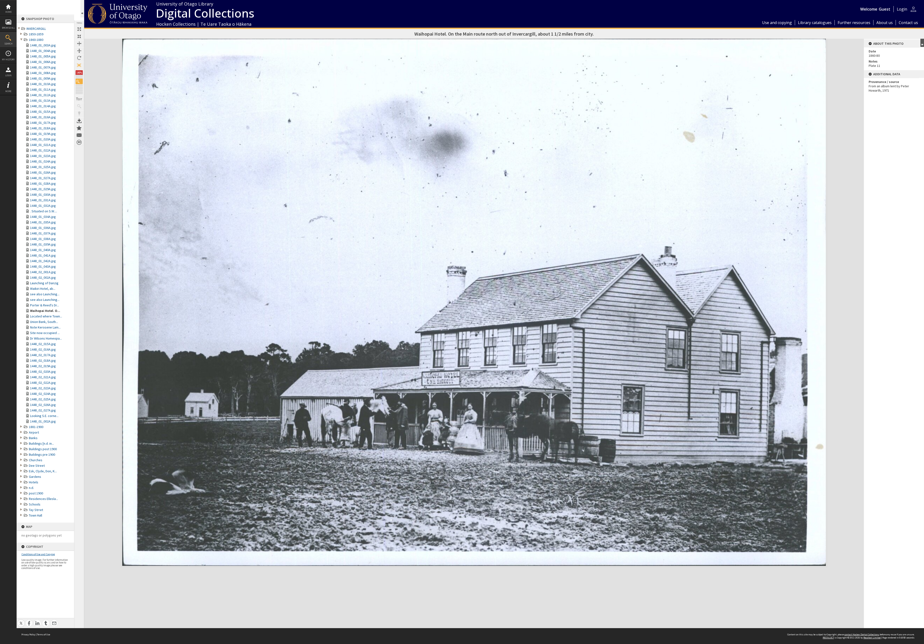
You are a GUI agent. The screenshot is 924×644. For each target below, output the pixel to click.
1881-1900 (36, 427)
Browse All (8, 27)
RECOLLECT (828, 637)
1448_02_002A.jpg (43, 277)
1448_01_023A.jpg (43, 156)
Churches (35, 460)
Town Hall (35, 515)
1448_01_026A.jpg (43, 172)
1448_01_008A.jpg (43, 73)
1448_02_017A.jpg (43, 355)
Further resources (854, 22)
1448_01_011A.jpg (43, 89)
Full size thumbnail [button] (79, 29)
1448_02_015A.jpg (43, 344)
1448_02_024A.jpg (43, 393)
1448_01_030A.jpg (43, 194)
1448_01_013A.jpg (43, 100)
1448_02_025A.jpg (43, 399)
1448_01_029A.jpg (43, 189)
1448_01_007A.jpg (43, 67)
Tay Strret (36, 510)
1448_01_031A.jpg (43, 200)
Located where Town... (46, 316)
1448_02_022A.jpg (43, 382)
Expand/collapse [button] (922, 43)
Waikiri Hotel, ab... (42, 288)
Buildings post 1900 (43, 449)
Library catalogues (815, 22)
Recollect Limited (872, 637)
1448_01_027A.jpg (43, 178)
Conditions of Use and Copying (38, 554)
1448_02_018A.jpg (43, 360)
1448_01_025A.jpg (43, 167)
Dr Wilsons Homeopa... (46, 338)
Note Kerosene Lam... (45, 327)
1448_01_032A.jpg (43, 205)
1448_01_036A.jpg (43, 228)
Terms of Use (43, 634)
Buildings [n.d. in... (41, 443)
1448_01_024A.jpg (43, 161)
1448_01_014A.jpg (43, 106)
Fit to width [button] (79, 43)
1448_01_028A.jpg (43, 183)
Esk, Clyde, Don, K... (43, 471)
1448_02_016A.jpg (43, 349)
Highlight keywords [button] (79, 113)
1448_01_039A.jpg (43, 244)
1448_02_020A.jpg (43, 371)
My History (8, 59)
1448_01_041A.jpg (43, 255)
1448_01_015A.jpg (43, 111)
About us (884, 22)
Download (79, 120)
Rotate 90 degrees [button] (79, 58)
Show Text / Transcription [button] (79, 99)
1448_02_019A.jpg (43, 366)
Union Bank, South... (44, 322)
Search (8, 43)
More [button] (8, 91)
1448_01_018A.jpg (43, 128)
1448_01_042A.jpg (43, 261)
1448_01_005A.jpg (43, 56)
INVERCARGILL (36, 28)
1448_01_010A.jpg (43, 84)
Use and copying (777, 22)
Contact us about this (79, 135)
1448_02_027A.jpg (43, 410)
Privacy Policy (28, 634)
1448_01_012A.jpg (43, 95)
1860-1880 (36, 40)
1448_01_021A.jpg (43, 145)
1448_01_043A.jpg (43, 266)
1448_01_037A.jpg (43, 233)
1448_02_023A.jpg (43, 388)
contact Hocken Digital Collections (861, 634)
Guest (884, 9)
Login (8, 75)
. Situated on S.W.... (43, 211)
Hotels (33, 482)
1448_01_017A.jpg (43, 122)
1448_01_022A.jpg (43, 150)
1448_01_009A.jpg (43, 78)
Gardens (35, 476)
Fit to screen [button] (79, 36)
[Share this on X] (21, 620)
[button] (79, 81)
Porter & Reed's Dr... (44, 305)
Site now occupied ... (45, 333)
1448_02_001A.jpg (43, 272)
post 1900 (36, 493)
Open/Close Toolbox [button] (82, 9)
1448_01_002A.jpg (43, 421)
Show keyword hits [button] (79, 106)
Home (8, 11)
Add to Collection (79, 128)
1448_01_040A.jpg (43, 250)
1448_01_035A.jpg (43, 222)
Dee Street (37, 465)
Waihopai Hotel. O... (45, 311)
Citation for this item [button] (79, 142)
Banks (33, 438)
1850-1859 (36, 34)
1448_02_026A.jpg (43, 405)
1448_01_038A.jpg (43, 239)
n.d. (31, 488)
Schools (34, 504)
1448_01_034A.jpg (43, 217)
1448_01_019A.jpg (43, 134)
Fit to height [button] (79, 50)
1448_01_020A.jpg (43, 139)
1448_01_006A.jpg (43, 62)
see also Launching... (44, 294)
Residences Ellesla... (43, 499)
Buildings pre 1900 (42, 454)
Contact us (908, 22)
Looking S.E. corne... (44, 416)
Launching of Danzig (44, 283)
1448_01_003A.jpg (43, 45)
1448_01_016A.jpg (43, 117)
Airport (34, 432)
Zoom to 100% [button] (79, 65)
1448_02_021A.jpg (43, 377)
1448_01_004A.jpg (43, 51)
